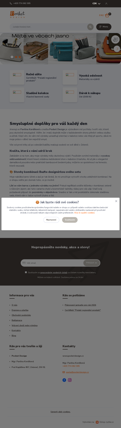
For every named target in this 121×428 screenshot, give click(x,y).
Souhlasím (70, 220)
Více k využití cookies (84, 213)
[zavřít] (116, 200)
